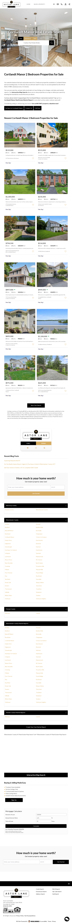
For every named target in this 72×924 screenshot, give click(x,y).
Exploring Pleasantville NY (12, 460)
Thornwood (8, 589)
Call (28, 443)
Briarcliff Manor (9, 530)
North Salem (39, 563)
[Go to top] (67, 914)
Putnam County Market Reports (15, 712)
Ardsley (7, 524)
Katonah (38, 553)
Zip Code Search (56, 891)
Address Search (40, 894)
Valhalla (7, 592)
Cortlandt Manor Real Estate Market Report (18, 100)
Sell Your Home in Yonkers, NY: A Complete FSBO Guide (21, 467)
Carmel (38, 613)
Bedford (7, 527)
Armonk (38, 524)
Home (28, 4)
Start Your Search (36, 405)
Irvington (7, 553)
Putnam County (9, 509)
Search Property (39, 4)
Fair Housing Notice (30, 915)
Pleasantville (39, 569)
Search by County (11, 505)
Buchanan (7, 534)
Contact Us (28, 108)
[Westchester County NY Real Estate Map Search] (36, 755)
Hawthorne (39, 550)
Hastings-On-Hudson (11, 550)
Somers (7, 585)
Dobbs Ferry (8, 540)
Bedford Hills (39, 527)
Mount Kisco (8, 560)
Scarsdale (38, 579)
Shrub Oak (8, 582)
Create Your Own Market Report (36, 727)
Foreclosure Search (41, 891)
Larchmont (8, 556)
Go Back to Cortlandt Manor (14, 108)
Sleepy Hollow (40, 582)
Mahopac (7, 613)
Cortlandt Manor (9, 537)
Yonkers (38, 595)
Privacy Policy (20, 915)
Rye (6, 576)
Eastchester (39, 540)
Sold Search (55, 894)
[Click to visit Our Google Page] (44, 447)
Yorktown (7, 598)
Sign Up (14, 800)
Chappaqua (39, 534)
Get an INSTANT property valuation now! (45, 103)
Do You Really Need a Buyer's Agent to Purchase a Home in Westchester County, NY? (29, 464)
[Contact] (67, 910)
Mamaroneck (39, 556)
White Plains (8, 595)
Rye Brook (39, 576)
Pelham (7, 569)
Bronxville (38, 530)
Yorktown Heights (41, 598)
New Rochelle (9, 563)
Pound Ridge (39, 572)
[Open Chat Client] (66, 919)
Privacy (54, 921)
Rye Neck (7, 579)
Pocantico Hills (40, 566)
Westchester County (42, 509)
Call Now (37, 108)
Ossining (7, 566)
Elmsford (38, 543)
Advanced (28, 38)
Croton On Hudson (41, 537)
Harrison (38, 547)
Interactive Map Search (19, 92)
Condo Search (40, 889)
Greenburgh (8, 547)
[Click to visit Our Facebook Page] (27, 447)
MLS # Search (56, 889)
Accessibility (43, 921)
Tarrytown (39, 585)
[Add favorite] (33, 158)
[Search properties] (51, 42)
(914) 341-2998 (7, 906)
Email (43, 443)
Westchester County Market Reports (17, 623)
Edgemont (8, 543)
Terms (49, 921)
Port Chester (8, 572)
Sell (35, 38)
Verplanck (38, 592)
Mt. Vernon (39, 560)
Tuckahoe (38, 589)
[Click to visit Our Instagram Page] (36, 447)
